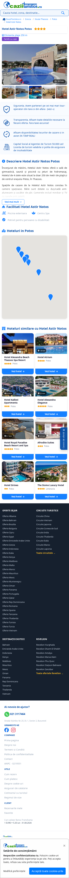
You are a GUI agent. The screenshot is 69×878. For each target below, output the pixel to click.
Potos (54, 19)
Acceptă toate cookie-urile (47, 871)
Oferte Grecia (8, 544)
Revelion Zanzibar (44, 669)
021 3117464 (17, 714)
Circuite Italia (42, 540)
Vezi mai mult (12, 201)
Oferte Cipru (8, 532)
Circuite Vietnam (44, 520)
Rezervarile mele (13, 808)
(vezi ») (50, 109)
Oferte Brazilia (9, 524)
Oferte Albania (9, 516)
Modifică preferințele (14, 871)
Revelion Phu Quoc (45, 661)
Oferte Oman (8, 585)
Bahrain (6, 644)
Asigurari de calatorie (16, 788)
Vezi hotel (16, 371)
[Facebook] (6, 730)
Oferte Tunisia (9, 622)
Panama (6, 677)
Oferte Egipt (8, 536)
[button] (39, 272)
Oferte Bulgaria (9, 528)
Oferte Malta (8, 565)
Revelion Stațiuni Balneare (48, 665)
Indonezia (7, 652)
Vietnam (6, 693)
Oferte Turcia (8, 626)
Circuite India (42, 532)
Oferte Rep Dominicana (13, 602)
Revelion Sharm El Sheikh (48, 648)
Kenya (5, 656)
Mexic (5, 669)
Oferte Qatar (8, 597)
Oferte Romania (9, 606)
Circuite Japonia (43, 524)
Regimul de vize (13, 797)
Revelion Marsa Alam (46, 656)
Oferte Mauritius (10, 573)
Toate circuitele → (45, 553)
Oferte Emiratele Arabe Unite (16, 540)
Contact (8, 758)
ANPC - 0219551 (12, 763)
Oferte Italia (8, 553)
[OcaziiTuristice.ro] (23, 5)
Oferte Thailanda (10, 618)
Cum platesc (11, 778)
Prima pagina (11, 740)
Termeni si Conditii (14, 749)
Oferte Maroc (8, 569)
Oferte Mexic (8, 577)
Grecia (28, 19)
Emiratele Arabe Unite (12, 648)
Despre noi (10, 744)
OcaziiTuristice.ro (13, 19)
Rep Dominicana (10, 681)
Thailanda (7, 689)
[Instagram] (13, 730)
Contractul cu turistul (15, 792)
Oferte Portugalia (10, 593)
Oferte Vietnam (9, 630)
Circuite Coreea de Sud (47, 528)
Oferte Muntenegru (11, 581)
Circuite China (42, 516)
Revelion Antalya (44, 652)
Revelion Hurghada (45, 644)
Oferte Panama (9, 589)
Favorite (8, 812)
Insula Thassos (41, 19)
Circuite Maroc (43, 544)
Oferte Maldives (9, 561)
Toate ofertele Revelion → (49, 673)
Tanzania (6, 685)
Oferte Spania (8, 610)
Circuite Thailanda (44, 536)
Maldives (6, 661)
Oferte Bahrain (9, 520)
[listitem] (8, 92)
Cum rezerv (10, 774)
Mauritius (7, 665)
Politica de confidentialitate (19, 754)
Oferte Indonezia (10, 548)
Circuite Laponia (44, 548)
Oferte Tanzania (9, 614)
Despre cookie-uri (13, 783)
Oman (5, 673)
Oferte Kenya (8, 557)
